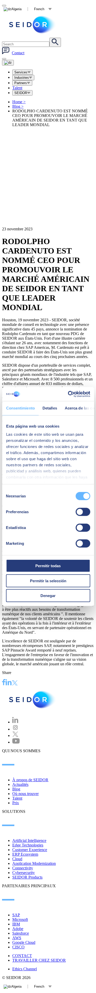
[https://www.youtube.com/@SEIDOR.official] (16, 742)
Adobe (17, 928)
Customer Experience (29, 850)
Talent (17, 88)
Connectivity (22, 868)
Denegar (48, 595)
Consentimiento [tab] (20, 408)
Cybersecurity (23, 872)
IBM (16, 924)
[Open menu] (8, 62)
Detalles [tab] (49, 408)
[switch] (83, 512)
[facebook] (4, 683)
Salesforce (20, 933)
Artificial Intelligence (29, 840)
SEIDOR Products (27, 877)
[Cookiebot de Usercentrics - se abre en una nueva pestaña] (68, 394)
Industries (21, 78)
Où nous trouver (25, 793)
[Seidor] (32, 24)
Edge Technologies (27, 845)
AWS (16, 938)
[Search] (55, 42)
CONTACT (22, 956)
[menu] (4, 59)
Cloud (17, 859)
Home (19, 102)
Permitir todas (48, 566)
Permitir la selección (48, 580)
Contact (18, 53)
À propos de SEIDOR (30, 780)
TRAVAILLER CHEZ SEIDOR (39, 960)
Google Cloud (23, 942)
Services (20, 72)
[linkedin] (9, 683)
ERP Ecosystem (25, 854)
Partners (20, 83)
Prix (15, 803)
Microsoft (20, 919)
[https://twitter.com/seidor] (15, 735)
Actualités (20, 784)
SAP (16, 915)
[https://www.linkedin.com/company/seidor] (15, 722)
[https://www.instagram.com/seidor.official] (15, 729)
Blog (18, 106)
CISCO (18, 947)
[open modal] (4, 5)
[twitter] (15, 683)
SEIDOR (20, 93)
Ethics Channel (24, 969)
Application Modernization (34, 863)
